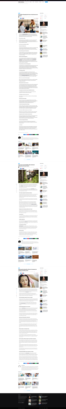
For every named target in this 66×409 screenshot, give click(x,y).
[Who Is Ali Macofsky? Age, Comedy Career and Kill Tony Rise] (44, 24)
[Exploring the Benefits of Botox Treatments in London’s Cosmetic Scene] (28, 281)
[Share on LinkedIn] (23, 18)
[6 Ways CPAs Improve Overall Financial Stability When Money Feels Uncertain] (21, 144)
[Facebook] (16, 35)
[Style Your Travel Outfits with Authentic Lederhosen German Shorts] (28, 176)
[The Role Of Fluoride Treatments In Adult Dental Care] (35, 375)
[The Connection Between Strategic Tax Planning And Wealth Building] (35, 152)
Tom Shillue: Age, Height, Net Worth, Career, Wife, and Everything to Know (45, 56)
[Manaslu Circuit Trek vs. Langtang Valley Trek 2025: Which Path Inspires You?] (21, 257)
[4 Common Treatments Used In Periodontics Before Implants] (28, 383)
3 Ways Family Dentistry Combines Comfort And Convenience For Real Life (35, 387)
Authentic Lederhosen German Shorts (22, 236)
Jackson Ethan (23, 365)
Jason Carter (41, 283)
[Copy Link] (16, 41)
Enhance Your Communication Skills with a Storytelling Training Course (45, 396)
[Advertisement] (33, 8)
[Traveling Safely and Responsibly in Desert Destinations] (35, 257)
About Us (22, 0)
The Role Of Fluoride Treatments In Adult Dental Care (35, 379)
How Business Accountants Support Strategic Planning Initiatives (35, 148)
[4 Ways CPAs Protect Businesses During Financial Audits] (21, 152)
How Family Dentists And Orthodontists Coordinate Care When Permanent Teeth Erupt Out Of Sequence (45, 37)
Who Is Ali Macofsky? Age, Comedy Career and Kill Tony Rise (43, 27)
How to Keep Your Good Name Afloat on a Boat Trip (28, 260)
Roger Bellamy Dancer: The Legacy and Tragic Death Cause (45, 46)
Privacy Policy (29, 0)
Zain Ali (22, 240)
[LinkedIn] (16, 37)
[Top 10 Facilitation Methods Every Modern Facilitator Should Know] (41, 49)
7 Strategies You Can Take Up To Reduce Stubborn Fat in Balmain (44, 403)
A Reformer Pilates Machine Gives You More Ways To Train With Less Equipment (45, 33)
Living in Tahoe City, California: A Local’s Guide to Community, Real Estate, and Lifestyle (21, 252)
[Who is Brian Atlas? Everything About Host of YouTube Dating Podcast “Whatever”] (41, 53)
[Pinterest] (16, 39)
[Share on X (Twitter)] (21, 18)
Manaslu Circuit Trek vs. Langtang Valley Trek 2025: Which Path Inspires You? (21, 261)
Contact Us (24, 0)
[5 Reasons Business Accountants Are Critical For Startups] (28, 144)
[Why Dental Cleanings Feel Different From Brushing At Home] (21, 383)
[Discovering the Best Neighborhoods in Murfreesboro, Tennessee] (28, 248)
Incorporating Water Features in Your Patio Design (45, 399)
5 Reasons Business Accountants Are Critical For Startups (28, 148)
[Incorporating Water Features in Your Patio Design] (40, 400)
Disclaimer (27, 0)
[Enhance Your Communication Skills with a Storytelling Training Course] (40, 397)
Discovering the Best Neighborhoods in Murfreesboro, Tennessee (28, 252)
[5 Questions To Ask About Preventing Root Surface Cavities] (41, 41)
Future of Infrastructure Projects (21, 132)
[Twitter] (16, 36)
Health (18, 377)
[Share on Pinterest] (22, 18)
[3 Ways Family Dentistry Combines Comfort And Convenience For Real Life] (35, 383)
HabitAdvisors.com (19, 396)
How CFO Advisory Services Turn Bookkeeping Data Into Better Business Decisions (28, 156)
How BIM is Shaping (26, 132)
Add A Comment (28, 159)
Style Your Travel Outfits (28, 236)
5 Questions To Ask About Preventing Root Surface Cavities (45, 41)
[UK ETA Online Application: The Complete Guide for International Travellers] (35, 248)
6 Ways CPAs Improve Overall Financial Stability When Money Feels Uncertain (21, 148)
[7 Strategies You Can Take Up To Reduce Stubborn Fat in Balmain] (40, 403)
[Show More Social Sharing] (24, 18)
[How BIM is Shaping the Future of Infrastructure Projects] (28, 26)
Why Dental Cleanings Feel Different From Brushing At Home (21, 387)
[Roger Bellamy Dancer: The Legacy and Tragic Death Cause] (41, 46)
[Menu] (18, 0)
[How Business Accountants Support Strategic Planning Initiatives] (35, 144)
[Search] (47, 0)
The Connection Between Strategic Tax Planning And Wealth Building (35, 156)
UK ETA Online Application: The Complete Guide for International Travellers (35, 252)
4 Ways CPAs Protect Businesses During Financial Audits (21, 156)
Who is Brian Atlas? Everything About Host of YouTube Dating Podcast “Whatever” (45, 53)
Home (20, 0)
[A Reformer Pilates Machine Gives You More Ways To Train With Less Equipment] (41, 33)
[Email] (16, 40)
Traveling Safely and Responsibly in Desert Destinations (34, 261)
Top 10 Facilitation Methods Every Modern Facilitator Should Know (45, 49)
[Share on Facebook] (20, 18)
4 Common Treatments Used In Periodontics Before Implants (28, 387)
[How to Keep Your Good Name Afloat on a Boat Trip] (28, 257)
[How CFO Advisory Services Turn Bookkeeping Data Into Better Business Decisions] (28, 152)
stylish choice (26, 221)
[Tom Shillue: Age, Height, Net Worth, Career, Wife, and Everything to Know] (41, 56)
